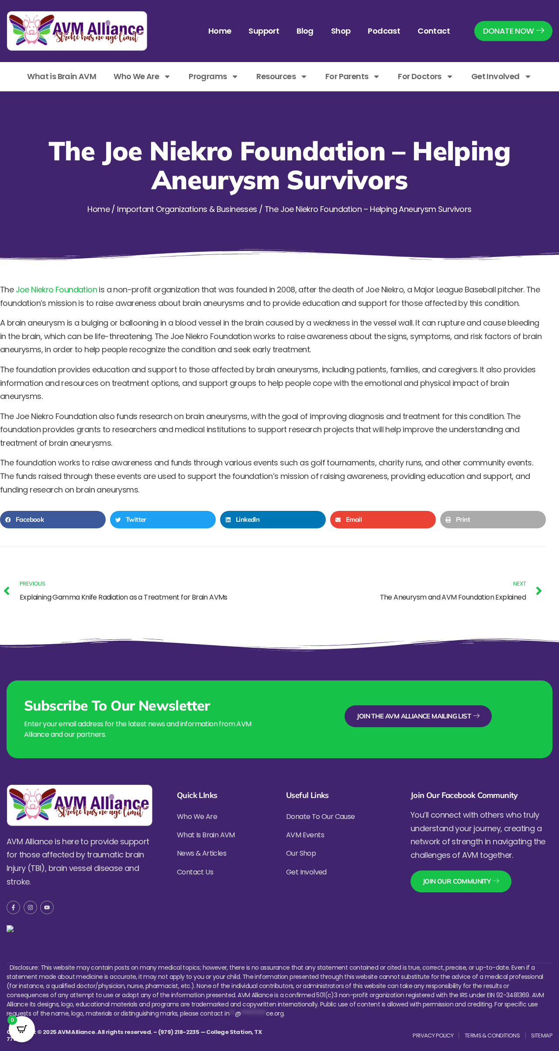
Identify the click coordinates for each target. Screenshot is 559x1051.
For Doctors (419, 76)
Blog (305, 30)
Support (263, 30)
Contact (434, 30)
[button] (53, 519)
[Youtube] (47, 907)
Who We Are (136, 76)
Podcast (384, 30)
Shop (341, 30)
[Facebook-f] (13, 907)
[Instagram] (30, 907)
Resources (276, 76)
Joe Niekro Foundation (56, 289)
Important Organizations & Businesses (187, 209)
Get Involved (495, 76)
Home (219, 30)
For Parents (346, 76)
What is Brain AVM (61, 76)
